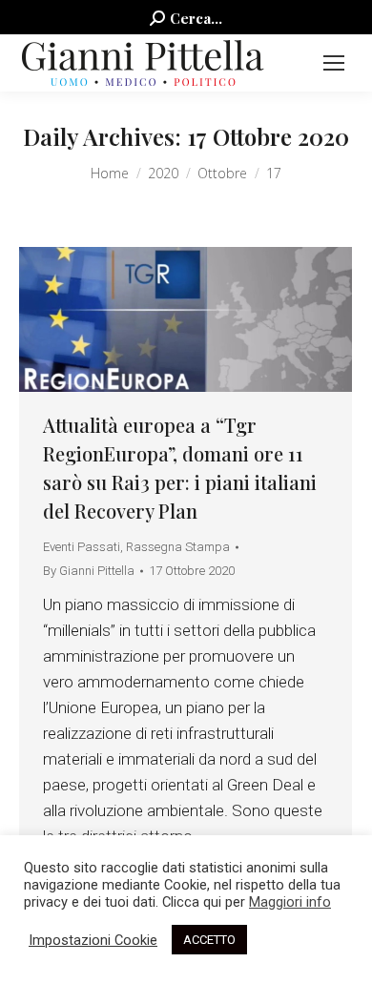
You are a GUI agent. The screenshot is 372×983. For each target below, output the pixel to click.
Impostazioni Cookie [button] (93, 940)
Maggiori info (290, 902)
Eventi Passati (81, 547)
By (88, 570)
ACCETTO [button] (209, 939)
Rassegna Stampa (178, 547)
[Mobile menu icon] (334, 63)
